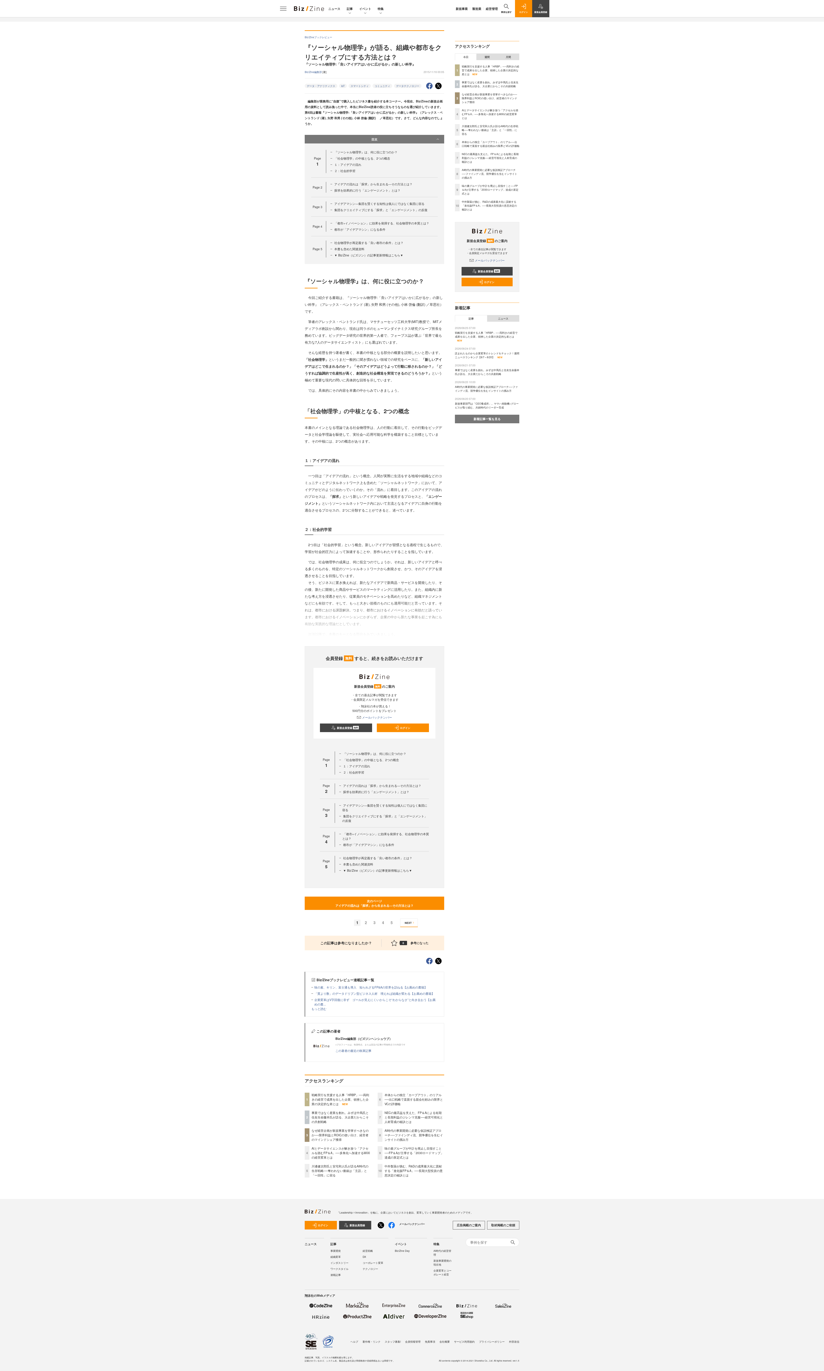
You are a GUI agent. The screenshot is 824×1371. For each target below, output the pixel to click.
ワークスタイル (339, 1268)
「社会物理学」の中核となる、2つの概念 (362, 158)
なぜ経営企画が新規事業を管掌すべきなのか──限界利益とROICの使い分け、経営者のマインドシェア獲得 (340, 1135)
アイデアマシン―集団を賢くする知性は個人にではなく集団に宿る (379, 203)
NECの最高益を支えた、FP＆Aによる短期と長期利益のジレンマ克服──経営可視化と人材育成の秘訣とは (414, 1117)
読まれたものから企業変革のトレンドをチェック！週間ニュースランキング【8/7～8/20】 (487, 355)
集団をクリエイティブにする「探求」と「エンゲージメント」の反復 (380, 210)
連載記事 (335, 1275)
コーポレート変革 (373, 1262)
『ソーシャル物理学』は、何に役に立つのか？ (365, 152)
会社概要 (444, 1341)
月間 (508, 57)
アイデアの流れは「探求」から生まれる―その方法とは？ (373, 184)
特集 (381, 8)
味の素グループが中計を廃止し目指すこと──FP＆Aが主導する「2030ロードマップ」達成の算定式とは (414, 1152)
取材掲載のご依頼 (503, 1225)
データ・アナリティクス (321, 86)
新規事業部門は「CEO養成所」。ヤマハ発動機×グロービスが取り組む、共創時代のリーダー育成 (487, 405)
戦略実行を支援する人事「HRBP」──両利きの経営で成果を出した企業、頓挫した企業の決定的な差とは (340, 1099)
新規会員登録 (347, 728)
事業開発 (335, 1250)
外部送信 (514, 1341)
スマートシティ (360, 86)
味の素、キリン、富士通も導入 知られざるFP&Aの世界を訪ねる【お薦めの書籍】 (370, 987)
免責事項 (430, 1341)
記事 (350, 8)
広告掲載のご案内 (469, 1225)
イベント (365, 8)
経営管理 (492, 8)
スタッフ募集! (393, 1341)
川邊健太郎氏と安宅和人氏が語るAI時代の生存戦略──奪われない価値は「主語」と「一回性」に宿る (340, 1170)
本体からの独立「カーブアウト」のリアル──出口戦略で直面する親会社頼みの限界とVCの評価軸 (414, 1099)
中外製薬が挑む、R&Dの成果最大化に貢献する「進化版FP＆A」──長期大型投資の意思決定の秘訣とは (414, 1170)
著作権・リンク (371, 1341)
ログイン (405, 728)
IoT (343, 86)
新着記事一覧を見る (487, 419)
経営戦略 (368, 1250)
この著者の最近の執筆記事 (353, 1050)
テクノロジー (370, 1268)
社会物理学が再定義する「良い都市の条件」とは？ (368, 243)
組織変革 (335, 1256)
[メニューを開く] (283, 8)
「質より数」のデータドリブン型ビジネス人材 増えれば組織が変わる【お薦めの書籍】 (374, 993)
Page (317, 187)
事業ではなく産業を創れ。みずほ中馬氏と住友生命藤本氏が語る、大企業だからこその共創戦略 (340, 1117)
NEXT (408, 923)
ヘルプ (354, 1341)
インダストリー (339, 1262)
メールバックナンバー (377, 717)
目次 (374, 139)
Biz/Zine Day (402, 1250)
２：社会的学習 (344, 171)
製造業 (476, 8)
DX (364, 1256)
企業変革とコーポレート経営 (442, 1272)
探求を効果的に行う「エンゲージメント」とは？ (367, 190)
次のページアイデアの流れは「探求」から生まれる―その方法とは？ (374, 903)
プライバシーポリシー (492, 1341)
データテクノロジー (407, 86)
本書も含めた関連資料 (349, 249)
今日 (465, 57)
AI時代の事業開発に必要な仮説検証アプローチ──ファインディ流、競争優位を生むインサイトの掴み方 (414, 1135)
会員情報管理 (413, 1341)
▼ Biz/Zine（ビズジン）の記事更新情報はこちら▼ (368, 255)
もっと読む (318, 1009)
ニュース (334, 8)
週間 (487, 57)
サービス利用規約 (464, 1341)
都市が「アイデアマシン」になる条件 (359, 229)
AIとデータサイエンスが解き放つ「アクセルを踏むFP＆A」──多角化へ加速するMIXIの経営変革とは (341, 1152)
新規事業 (462, 8)
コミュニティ (382, 86)
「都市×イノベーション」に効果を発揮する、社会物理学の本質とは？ (381, 223)
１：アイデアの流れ (347, 164)
